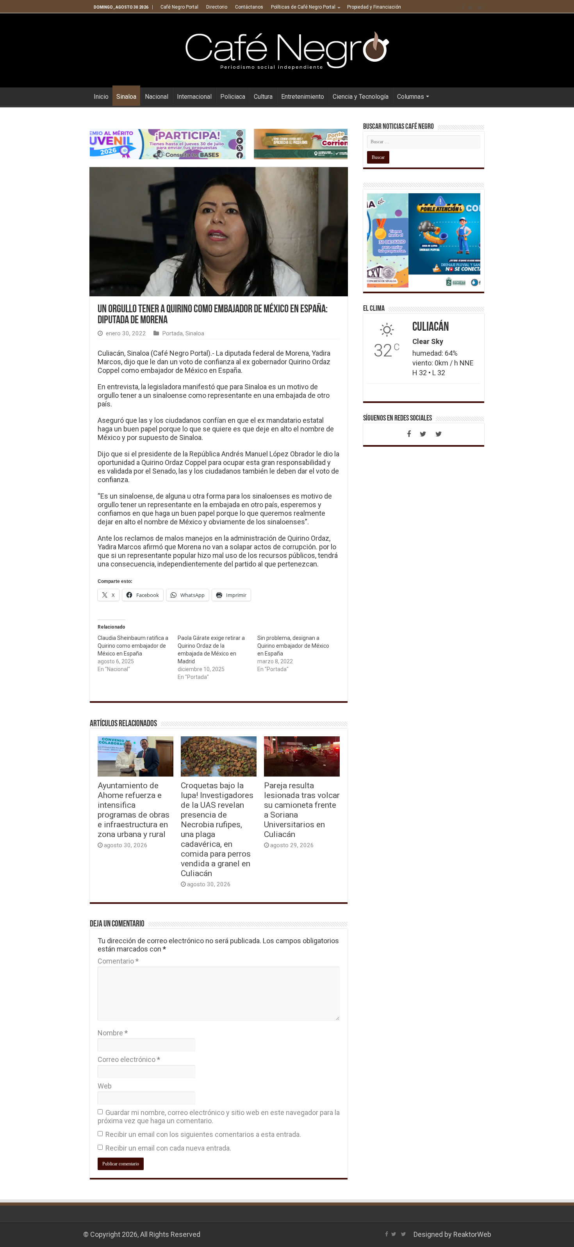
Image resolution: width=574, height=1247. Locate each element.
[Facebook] (463, 7)
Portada (172, 333)
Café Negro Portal (179, 7)
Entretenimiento (302, 96)
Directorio (216, 7)
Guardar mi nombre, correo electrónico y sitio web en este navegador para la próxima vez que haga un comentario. (219, 1116)
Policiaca (232, 96)
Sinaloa (126, 96)
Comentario (118, 961)
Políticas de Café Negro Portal (303, 7)
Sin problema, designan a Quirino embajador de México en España (293, 646)
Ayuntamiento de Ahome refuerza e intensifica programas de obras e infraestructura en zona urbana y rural (133, 809)
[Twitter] (470, 7)
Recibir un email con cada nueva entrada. (168, 1148)
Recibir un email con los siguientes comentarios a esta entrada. (203, 1134)
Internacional (194, 96)
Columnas (410, 96)
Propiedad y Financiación (374, 7)
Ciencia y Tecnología (361, 96)
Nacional (156, 96)
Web (105, 1086)
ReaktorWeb (472, 1234)
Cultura (263, 96)
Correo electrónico (129, 1059)
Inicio (101, 96)
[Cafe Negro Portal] (287, 48)
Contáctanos (249, 7)
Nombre (113, 1033)
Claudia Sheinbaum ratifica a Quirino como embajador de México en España (133, 646)
